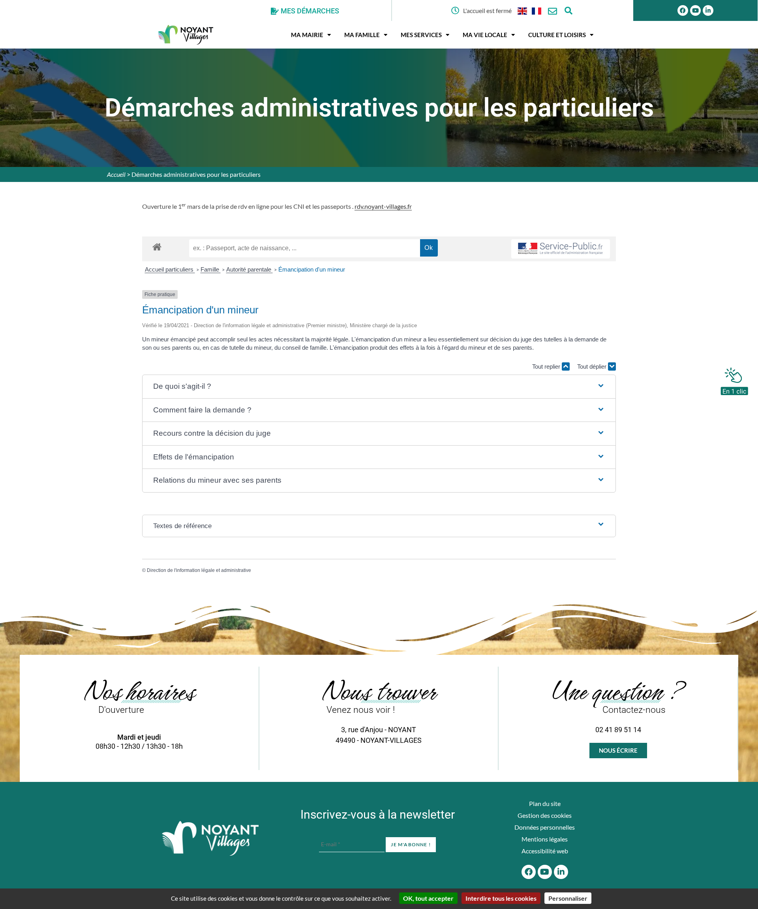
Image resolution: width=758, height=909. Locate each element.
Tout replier (547, 366)
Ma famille (362, 34)
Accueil (116, 174)
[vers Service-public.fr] (560, 249)
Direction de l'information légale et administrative (199, 570)
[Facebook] (682, 10)
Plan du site (545, 803)
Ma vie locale (485, 34)
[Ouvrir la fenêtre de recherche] (568, 10)
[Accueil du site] (210, 838)
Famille (211, 269)
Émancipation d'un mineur (311, 269)
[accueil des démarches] (157, 246)
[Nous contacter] (552, 11)
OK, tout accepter (428, 898)
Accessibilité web (545, 851)
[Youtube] (695, 10)
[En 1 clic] (734, 379)
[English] (523, 10)
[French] (537, 10)
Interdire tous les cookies (501, 898)
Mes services (421, 34)
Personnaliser (567, 898)
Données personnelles (544, 827)
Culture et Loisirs (557, 34)
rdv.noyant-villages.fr (383, 206)
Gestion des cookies (545, 815)
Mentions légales (545, 839)
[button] (379, 386)
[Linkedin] (708, 10)
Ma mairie (307, 34)
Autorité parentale (249, 269)
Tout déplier (592, 366)
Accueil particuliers (170, 269)
